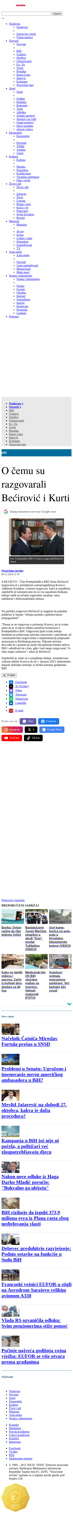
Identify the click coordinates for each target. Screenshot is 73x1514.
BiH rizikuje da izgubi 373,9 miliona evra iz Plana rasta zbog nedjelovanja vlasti (35, 1218)
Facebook (21, 682)
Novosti (13, 40)
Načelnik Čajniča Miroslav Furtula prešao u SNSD (29, 1041)
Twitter (13, 1451)
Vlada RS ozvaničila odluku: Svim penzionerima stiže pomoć (34, 1323)
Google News (54, 729)
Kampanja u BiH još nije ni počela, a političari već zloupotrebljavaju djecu (30, 1146)
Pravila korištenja (19, 1431)
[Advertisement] (36, 358)
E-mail (19, 710)
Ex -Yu (13, 424)
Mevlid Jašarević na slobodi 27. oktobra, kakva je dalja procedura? (34, 1110)
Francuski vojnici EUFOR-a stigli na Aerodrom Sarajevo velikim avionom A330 (36, 1290)
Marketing (15, 1428)
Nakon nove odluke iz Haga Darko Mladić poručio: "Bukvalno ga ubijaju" (30, 1182)
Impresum (15, 1441)
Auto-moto (15, 251)
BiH (11, 410)
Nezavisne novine (12, 570)
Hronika (14, 430)
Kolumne (14, 441)
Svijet (12, 427)
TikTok (36, 737)
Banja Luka (16, 434)
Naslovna (14, 23)
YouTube (14, 737)
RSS (11, 1455)
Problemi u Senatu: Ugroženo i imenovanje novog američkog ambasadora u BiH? (33, 1074)
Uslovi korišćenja (19, 1435)
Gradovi (14, 413)
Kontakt (14, 1424)
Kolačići (14, 1438)
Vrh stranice (12, 1384)
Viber (18, 690)
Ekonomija (15, 132)
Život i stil (15, 183)
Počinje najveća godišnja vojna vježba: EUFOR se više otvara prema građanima (33, 1356)
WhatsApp (21, 698)
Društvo (14, 417)
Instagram (14, 729)
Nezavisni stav (17, 444)
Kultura (13, 156)
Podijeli (11, 675)
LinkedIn (20, 703)
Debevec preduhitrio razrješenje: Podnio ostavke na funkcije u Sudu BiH (36, 1254)
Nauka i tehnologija (20, 275)
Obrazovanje (16, 420)
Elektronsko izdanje (20, 1458)
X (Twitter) (22, 686)
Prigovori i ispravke (13, 900)
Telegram (20, 694)
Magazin (14, 221)
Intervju (13, 437)
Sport (12, 88)
